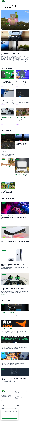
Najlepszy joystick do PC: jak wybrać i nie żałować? (21, 396)
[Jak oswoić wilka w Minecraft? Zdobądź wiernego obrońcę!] (15, 20)
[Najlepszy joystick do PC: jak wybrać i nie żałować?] (15, 36)
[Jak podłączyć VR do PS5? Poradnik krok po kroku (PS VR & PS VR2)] (15, 46)
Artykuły (16, 389)
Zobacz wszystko (25, 68)
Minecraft (17, 124)
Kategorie (17, 405)
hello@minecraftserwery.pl (5, 403)
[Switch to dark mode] (26, 1)
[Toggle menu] (28, 1)
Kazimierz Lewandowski (19, 98)
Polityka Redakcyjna (25, 416)
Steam (3, 369)
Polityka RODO (20, 416)
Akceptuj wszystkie (9, 418)
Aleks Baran (2, 166)
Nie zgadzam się (9, 416)
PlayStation (3, 42)
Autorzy (2, 405)
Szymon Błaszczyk (3, 98)
